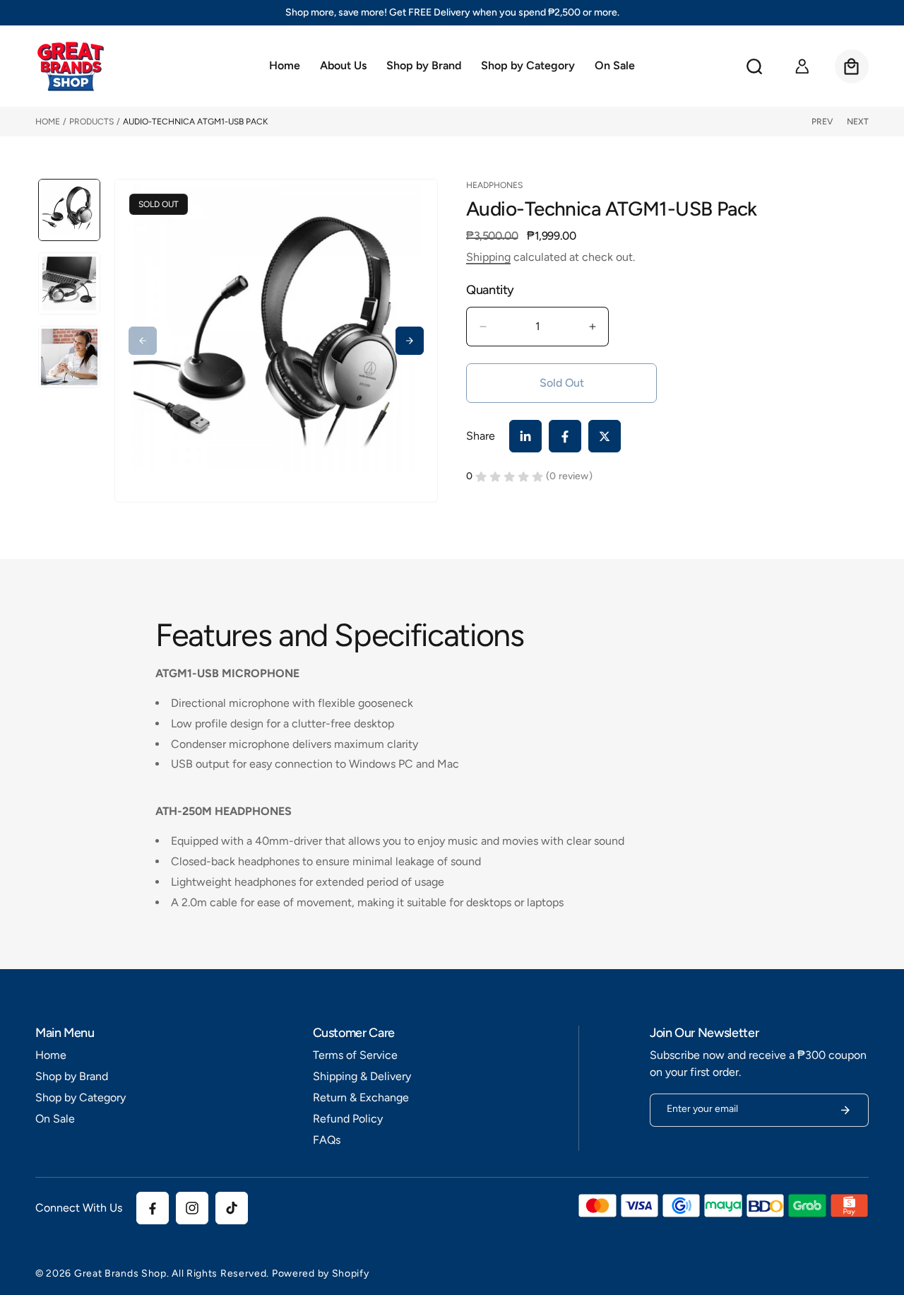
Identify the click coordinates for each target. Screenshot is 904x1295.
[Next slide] (410, 341)
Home (47, 122)
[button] (423, 66)
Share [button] (480, 436)
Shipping (488, 257)
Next (858, 122)
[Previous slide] (143, 341)
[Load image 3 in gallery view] (69, 357)
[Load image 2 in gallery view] (69, 283)
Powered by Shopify (320, 1273)
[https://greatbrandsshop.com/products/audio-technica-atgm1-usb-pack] (525, 436)
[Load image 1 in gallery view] (69, 210)
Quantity (490, 290)
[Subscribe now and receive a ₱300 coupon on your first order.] (845, 1110)
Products (91, 122)
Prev (822, 122)
